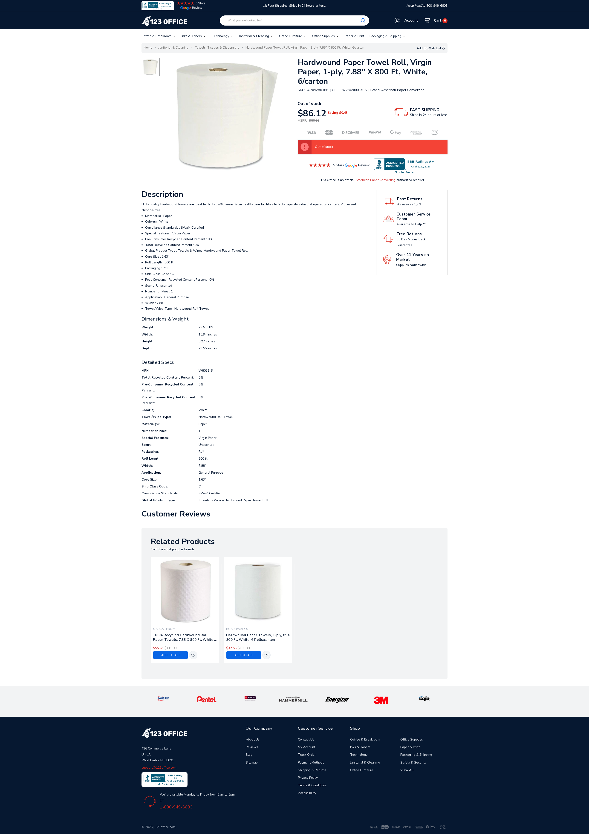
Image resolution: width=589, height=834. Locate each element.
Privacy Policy (308, 778)
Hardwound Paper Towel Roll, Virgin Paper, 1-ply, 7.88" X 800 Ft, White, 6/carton (304, 47)
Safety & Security (413, 762)
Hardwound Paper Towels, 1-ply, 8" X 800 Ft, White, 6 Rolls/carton (258, 637)
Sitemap (252, 762)
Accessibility (307, 793)
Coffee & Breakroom (156, 36)
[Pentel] (207, 699)
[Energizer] (337, 699)
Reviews (252, 747)
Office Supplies (324, 36)
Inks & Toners (192, 36)
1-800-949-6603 (176, 807)
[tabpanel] (185, 610)
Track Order (307, 754)
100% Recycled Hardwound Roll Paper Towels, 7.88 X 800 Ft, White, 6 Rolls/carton (183, 637)
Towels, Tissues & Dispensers (217, 47)
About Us (253, 739)
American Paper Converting (375, 180)
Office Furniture (291, 36)
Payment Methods (311, 762)
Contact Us (306, 739)
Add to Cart (170, 655)
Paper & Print (354, 36)
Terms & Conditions (312, 785)
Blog (249, 754)
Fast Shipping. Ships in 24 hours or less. (297, 5)
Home (148, 47)
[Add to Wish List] (193, 655)
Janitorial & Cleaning (254, 36)
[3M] (381, 700)
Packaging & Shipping (386, 36)
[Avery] (163, 698)
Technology (221, 36)
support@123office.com (158, 767)
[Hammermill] (293, 699)
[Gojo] (424, 698)
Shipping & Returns (312, 770)
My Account (306, 747)
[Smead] (250, 698)
